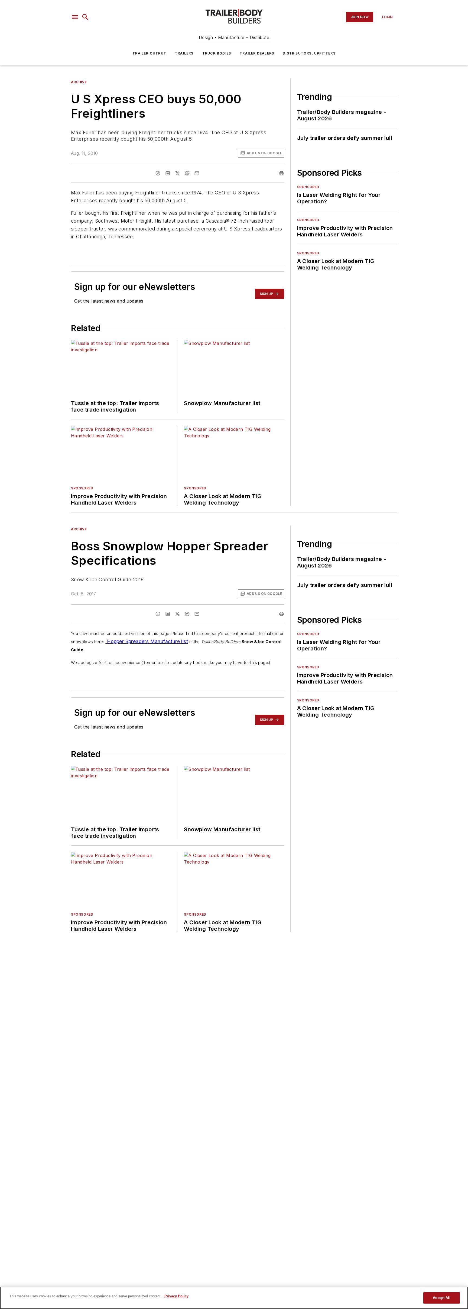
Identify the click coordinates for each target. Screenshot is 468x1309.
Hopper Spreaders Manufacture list (146, 641)
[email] (197, 173)
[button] (75, 17)
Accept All (441, 1298)
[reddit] (187, 173)
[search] (85, 17)
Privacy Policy (176, 1296)
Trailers (184, 53)
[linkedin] (167, 173)
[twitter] (177, 173)
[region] (234, 1298)
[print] (281, 173)
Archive (79, 82)
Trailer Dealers (257, 53)
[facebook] (158, 173)
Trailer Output (149, 53)
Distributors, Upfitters (309, 53)
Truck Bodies (216, 53)
